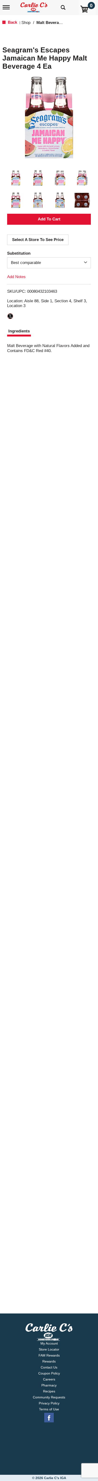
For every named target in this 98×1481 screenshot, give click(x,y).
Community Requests (49, 1397)
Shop (25, 22)
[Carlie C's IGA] (34, 6)
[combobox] (49, 263)
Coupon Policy (49, 1373)
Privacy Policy (49, 1403)
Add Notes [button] (16, 277)
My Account (49, 1343)
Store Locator (49, 1349)
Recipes (49, 1391)
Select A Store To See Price (38, 239)
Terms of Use (49, 1409)
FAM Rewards (49, 1355)
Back (12, 22)
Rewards (49, 1361)
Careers (49, 1379)
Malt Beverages (50, 22)
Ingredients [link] (19, 331)
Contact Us (49, 1367)
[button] (15, 178)
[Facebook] (49, 1418)
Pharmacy (49, 1385)
